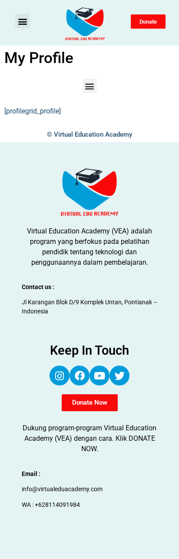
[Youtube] (99, 376)
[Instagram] (60, 376)
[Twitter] (119, 376)
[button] (22, 21)
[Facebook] (80, 376)
